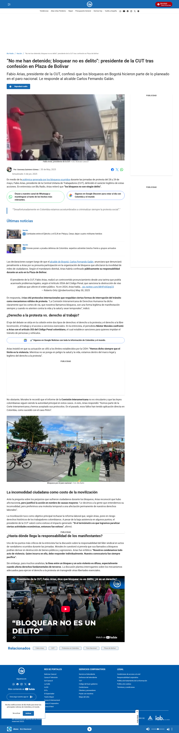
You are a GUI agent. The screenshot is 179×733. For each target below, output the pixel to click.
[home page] (89, 4)
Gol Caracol (48, 681)
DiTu (46, 690)
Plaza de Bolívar (110, 648)
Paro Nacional (91, 648)
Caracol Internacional (52, 700)
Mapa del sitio (84, 697)
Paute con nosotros (86, 694)
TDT (80, 681)
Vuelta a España (111, 11)
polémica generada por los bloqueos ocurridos (46, 179)
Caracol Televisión (51, 677)
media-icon (89, 729)
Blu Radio (10, 53)
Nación (19, 53)
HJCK (46, 687)
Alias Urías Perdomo (58, 11)
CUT (53, 648)
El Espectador (49, 694)
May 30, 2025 (83, 290)
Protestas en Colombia (70, 648)
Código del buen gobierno (88, 684)
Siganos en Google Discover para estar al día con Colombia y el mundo (98, 195)
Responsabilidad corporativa (127, 677)
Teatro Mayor (49, 697)
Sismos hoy (98, 11)
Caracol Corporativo (51, 703)
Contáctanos (83, 687)
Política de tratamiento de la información (132, 681)
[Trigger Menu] (9, 4)
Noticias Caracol (50, 674)
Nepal (70, 11)
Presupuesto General (83, 11)
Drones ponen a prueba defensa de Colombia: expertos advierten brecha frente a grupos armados (71, 248)
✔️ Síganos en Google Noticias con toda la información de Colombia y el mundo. (68, 340)
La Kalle (47, 684)
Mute (147, 729)
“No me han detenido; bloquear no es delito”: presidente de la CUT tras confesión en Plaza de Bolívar (62, 53)
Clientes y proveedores (87, 690)
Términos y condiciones (126, 687)
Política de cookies (124, 684)
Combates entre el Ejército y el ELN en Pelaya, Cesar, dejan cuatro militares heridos (64, 233)
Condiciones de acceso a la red (128, 674)
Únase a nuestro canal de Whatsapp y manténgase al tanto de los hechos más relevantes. (33, 197)
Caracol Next (49, 707)
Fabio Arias (40, 648)
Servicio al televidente (87, 674)
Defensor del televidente (88, 677)
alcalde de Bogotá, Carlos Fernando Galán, (72, 261)
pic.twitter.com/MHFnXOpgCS (98, 286)
